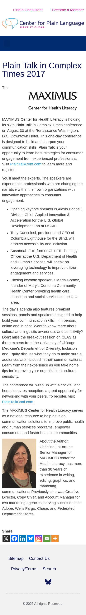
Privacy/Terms (24, 568)
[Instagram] (38, 538)
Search (49, 568)
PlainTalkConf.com (25, 164)
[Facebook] (14, 538)
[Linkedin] (22, 538)
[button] (7, 43)
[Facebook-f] (11, 582)
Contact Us (39, 558)
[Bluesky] (30, 538)
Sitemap (16, 558)
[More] (55, 538)
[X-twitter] (21, 582)
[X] (6, 538)
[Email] (47, 538)
